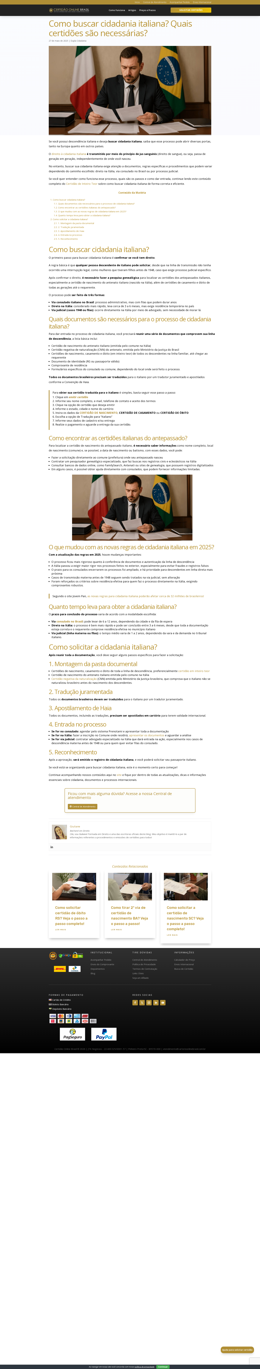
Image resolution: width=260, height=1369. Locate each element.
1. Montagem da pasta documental (74, 223)
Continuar (163, 1367)
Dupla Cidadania (78, 40)
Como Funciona (117, 10)
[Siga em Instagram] (149, 1002)
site (119, 775)
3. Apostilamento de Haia (69, 230)
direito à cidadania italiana (69, 154)
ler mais (60, 930)
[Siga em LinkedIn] (156, 1002)
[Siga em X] (142, 1002)
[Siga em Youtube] (163, 1002)
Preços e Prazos (147, 10)
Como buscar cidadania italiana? (67, 199)
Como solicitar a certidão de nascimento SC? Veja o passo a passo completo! (185, 918)
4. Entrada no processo (68, 234)
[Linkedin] (51, 847)
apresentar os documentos (146, 735)
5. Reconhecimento (66, 238)
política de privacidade (144, 1367)
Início (137, 2)
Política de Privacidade (144, 964)
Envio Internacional (202, 2)
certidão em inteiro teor (194, 671)
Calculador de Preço (184, 959)
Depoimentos (98, 968)
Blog (93, 973)
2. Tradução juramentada (69, 227)
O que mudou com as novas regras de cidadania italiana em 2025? (90, 211)
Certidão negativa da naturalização (74, 679)
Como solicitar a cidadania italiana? (69, 219)
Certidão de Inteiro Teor (82, 184)
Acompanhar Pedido (180, 2)
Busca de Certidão (183, 968)
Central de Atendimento (154, 2)
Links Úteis (138, 973)
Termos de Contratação (144, 968)
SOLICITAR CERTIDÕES (191, 10)
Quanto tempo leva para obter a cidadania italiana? (82, 215)
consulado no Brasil (69, 621)
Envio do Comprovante (102, 964)
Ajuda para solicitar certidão (237, 1349)
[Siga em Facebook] (135, 1002)
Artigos (132, 10)
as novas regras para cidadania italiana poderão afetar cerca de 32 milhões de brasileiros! (145, 596)
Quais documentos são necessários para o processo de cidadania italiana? (94, 203)
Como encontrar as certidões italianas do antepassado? (85, 207)
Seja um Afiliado (140, 977)
